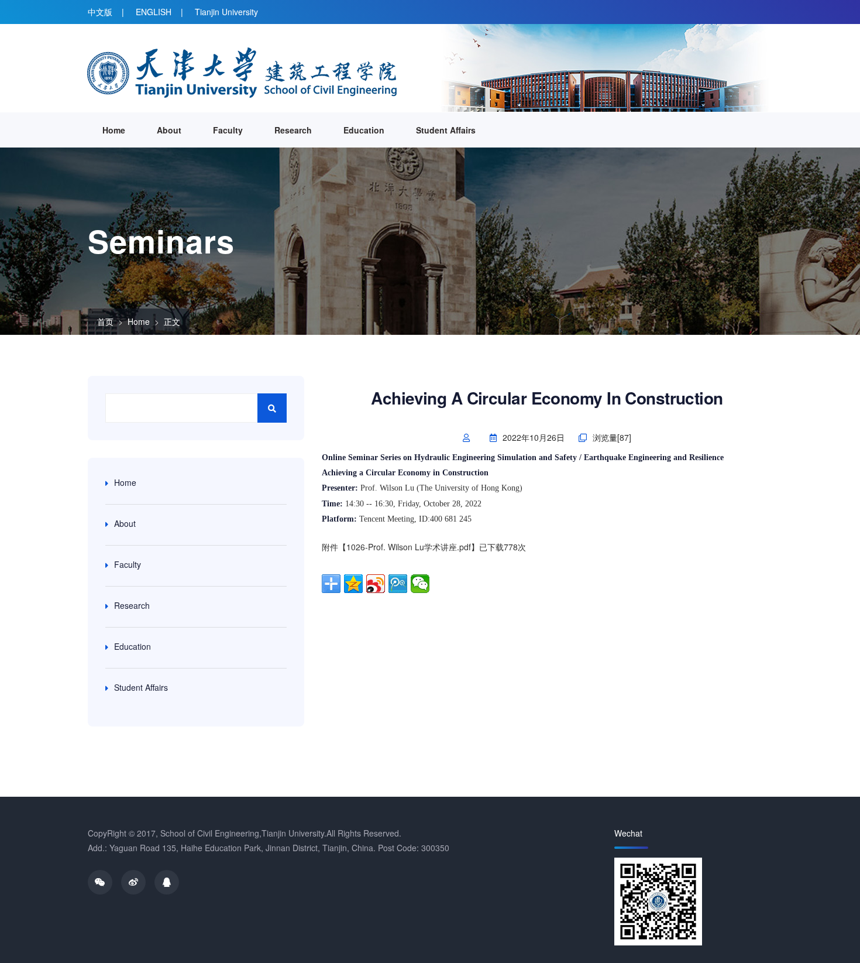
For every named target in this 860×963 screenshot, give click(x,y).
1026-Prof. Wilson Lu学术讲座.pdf (408, 547)
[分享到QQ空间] (353, 583)
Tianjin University (226, 12)
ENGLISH (153, 12)
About (169, 130)
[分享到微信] (420, 583)
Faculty (228, 130)
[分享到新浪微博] (375, 583)
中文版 (100, 12)
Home (113, 130)
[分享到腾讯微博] (397, 583)
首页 (105, 321)
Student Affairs (446, 130)
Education (363, 130)
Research (293, 130)
